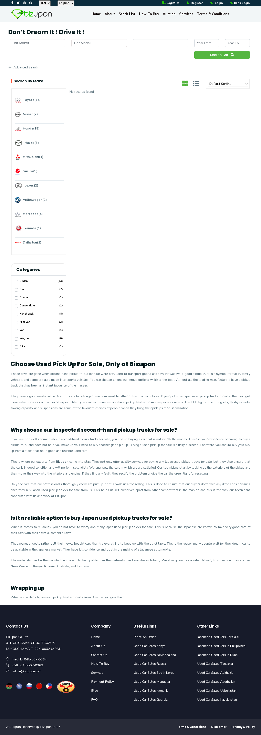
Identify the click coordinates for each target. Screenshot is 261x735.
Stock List (127, 14)
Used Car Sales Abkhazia (215, 672)
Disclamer (219, 727)
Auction (169, 14)
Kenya (38, 566)
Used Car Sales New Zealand (155, 655)
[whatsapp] (30, 3)
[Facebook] (12, 3)
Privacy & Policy (243, 727)
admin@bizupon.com (26, 671)
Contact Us (99, 655)
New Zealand (21, 566)
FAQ (94, 699)
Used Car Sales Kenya (149, 646)
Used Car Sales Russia (150, 663)
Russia (49, 566)
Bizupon (62, 461)
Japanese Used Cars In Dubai (217, 655)
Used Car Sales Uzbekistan (217, 690)
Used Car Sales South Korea (154, 672)
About (110, 14)
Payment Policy (102, 681)
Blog (94, 690)
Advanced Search (25, 67)
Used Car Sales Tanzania (215, 663)
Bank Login (242, 3)
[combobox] (37, 43)
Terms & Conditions (213, 14)
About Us (98, 646)
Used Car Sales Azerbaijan (216, 681)
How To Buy (149, 14)
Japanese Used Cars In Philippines (221, 646)
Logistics (173, 3)
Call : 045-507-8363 (27, 665)
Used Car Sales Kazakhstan (217, 699)
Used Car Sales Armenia (151, 690)
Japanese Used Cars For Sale (218, 637)
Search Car (219, 54)
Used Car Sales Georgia (151, 699)
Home (96, 14)
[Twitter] (18, 3)
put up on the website (111, 484)
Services (186, 14)
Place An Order (145, 637)
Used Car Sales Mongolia (152, 681)
